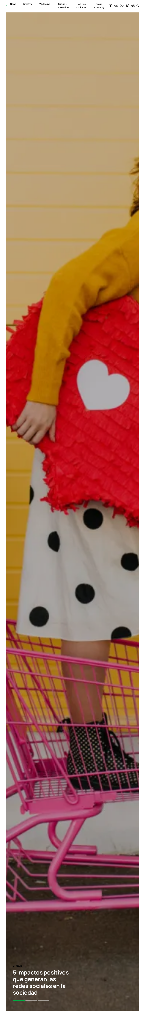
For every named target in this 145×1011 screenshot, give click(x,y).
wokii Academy (99, 5)
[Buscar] (138, 5)
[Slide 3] (43, 1000)
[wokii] (6, 5)
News (13, 4)
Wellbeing (44, 4)
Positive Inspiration (81, 5)
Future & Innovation (63, 5)
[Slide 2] (31, 1000)
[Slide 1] (19, 1000)
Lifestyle (28, 4)
